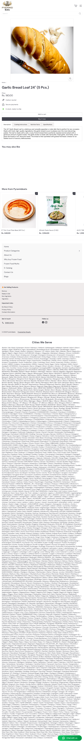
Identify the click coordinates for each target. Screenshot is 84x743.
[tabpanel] (42, 133)
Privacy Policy (6, 309)
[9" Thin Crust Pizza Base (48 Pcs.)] (19, 213)
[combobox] (42, 13)
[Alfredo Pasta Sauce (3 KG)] (57, 213)
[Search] (80, 13)
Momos (4, 291)
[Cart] (75, 6)
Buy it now (42, 119)
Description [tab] (7, 124)
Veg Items (5, 299)
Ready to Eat (6, 294)
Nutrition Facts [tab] (35, 124)
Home (3, 82)
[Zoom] (70, 78)
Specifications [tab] (47, 124)
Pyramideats (20, 189)
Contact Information (8, 312)
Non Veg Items (6, 296)
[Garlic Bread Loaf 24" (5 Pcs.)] (13, 166)
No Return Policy (7, 307)
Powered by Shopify (24, 332)
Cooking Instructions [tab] (20, 124)
